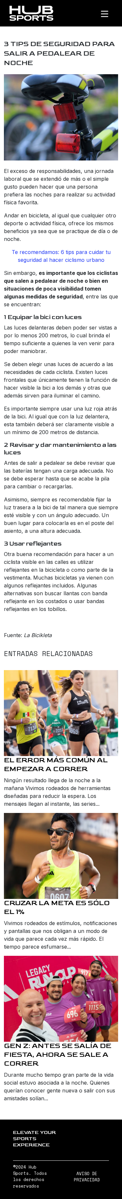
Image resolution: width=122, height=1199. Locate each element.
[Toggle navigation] (110, 13)
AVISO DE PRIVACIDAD (87, 1177)
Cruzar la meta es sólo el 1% (57, 907)
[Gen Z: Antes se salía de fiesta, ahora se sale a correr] (61, 999)
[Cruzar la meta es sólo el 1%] (61, 856)
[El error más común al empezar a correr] (61, 713)
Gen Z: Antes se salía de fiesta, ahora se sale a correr (57, 1054)
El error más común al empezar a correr (56, 764)
